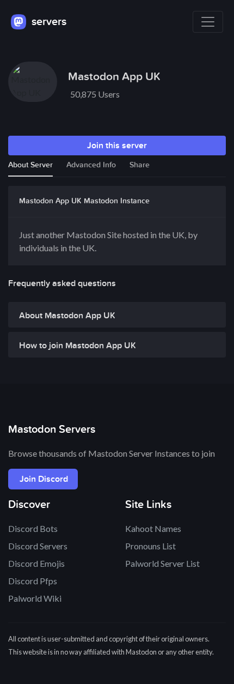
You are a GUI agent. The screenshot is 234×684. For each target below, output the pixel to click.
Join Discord (44, 479)
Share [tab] (140, 165)
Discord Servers (37, 546)
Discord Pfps (32, 581)
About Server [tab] (30, 165)
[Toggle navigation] (208, 22)
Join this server (117, 145)
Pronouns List (150, 546)
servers (47, 21)
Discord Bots (33, 528)
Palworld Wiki (34, 598)
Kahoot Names (153, 528)
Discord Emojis (36, 563)
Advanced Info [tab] (91, 165)
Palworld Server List (162, 563)
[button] (117, 318)
